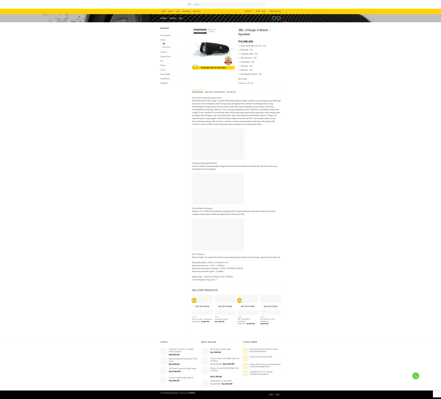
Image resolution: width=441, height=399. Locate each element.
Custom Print (165, 56)
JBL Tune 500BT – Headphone (244, 320)
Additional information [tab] (214, 92)
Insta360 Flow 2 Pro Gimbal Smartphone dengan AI (261, 373)
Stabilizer (164, 83)
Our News (186, 11)
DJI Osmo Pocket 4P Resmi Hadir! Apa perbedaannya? (264, 350)
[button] (273, 4)
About (170, 11)
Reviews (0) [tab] (231, 92)
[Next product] (274, 18)
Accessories (165, 35)
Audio (172, 18)
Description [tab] (197, 92)
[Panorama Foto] (171, 4)
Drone (162, 65)
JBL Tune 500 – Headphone (202, 319)
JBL (180, 18)
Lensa (162, 70)
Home (163, 11)
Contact (196, 11)
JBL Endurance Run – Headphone (268, 320)
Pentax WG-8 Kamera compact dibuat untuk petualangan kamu (265, 365)
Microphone (166, 47)
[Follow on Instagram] (276, 4)
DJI (161, 61)
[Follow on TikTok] (279, 4)
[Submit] (263, 4)
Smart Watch (165, 74)
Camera (163, 52)
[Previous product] (278, 18)
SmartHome (165, 79)
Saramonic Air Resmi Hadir (261, 357)
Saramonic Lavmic (221, 319)
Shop (178, 11)
